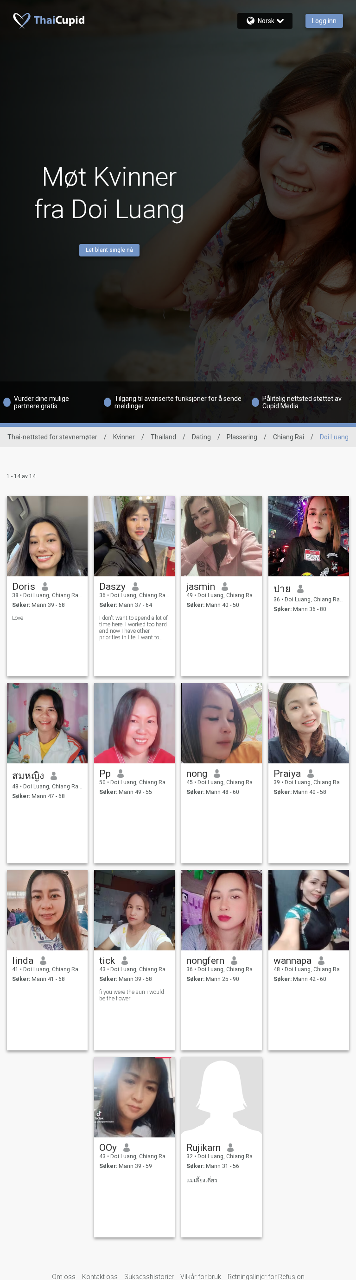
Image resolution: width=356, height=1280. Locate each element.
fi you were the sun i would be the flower (131, 995)
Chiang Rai (288, 437)
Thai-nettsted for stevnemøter (52, 437)
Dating (201, 437)
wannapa (292, 960)
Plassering (242, 437)
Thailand (163, 437)
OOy (108, 1147)
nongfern (205, 960)
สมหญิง (28, 775)
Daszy (112, 586)
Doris (23, 586)
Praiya (287, 773)
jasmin (200, 586)
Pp (105, 773)
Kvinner (124, 437)
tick (107, 960)
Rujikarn (203, 1147)
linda (22, 960)
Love (17, 618)
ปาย (282, 588)
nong (196, 773)
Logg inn (324, 21)
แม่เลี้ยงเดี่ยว (201, 1180)
